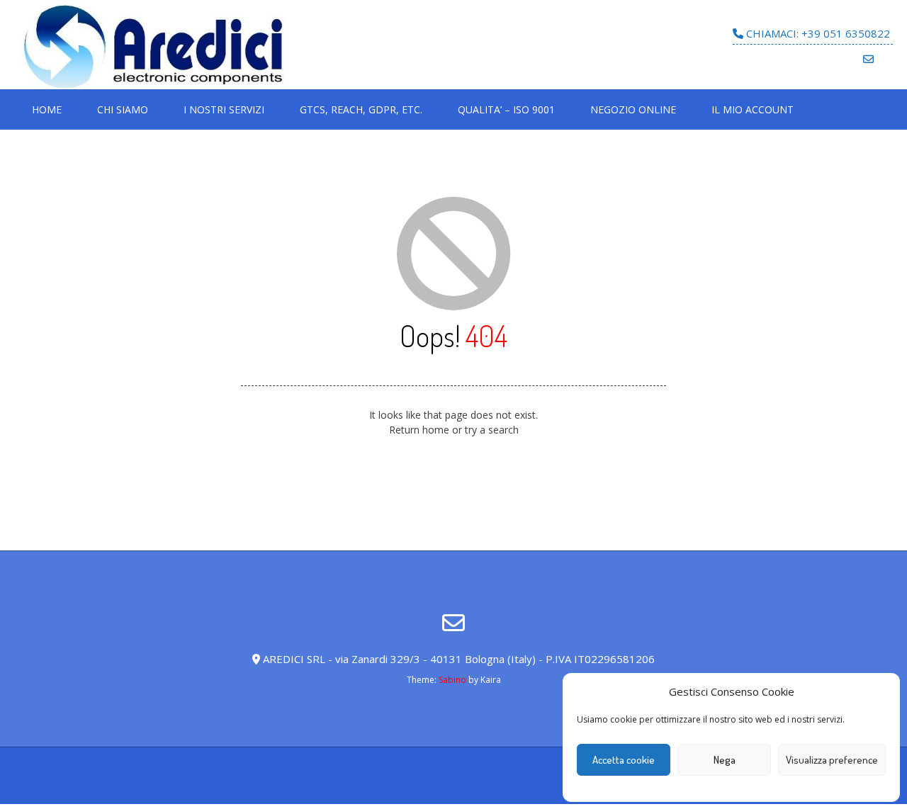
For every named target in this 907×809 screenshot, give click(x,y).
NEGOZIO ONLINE (633, 109)
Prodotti (383, 791)
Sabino (452, 680)
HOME (47, 109)
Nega (725, 759)
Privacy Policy (309, 791)
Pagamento (176, 791)
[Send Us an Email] (868, 59)
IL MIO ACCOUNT (752, 109)
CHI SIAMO (122, 109)
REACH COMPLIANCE (562, 791)
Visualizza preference (832, 759)
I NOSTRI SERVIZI (224, 109)
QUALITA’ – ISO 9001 (506, 109)
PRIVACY (240, 791)
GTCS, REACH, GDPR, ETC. (361, 109)
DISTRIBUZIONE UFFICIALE (79, 776)
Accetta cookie (623, 759)
